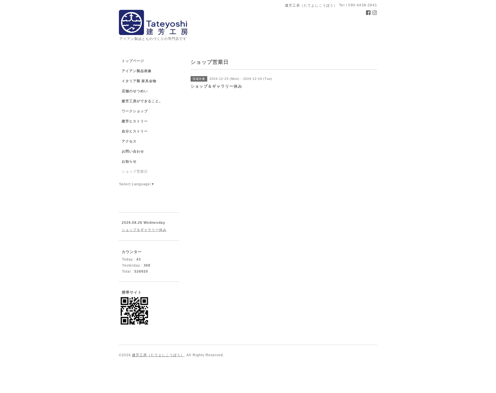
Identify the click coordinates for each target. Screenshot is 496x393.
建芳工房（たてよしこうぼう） (158, 355)
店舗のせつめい (135, 91)
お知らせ (129, 161)
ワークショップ (135, 111)
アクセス (129, 141)
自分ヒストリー (135, 131)
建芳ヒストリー (135, 121)
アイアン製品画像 (137, 71)
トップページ (133, 61)
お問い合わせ (133, 151)
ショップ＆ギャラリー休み (144, 230)
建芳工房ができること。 (142, 101)
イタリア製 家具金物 (139, 81)
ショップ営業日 (135, 171)
